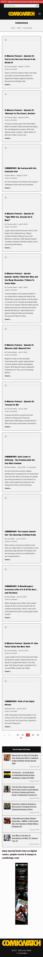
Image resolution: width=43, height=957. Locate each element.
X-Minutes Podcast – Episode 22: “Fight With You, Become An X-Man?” (19, 217)
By (11, 66)
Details (7, 85)
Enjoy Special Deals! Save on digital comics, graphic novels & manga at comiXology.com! (19, 854)
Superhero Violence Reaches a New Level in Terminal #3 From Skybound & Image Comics (24, 806)
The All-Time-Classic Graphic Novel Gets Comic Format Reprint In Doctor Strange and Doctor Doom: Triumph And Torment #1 (25, 791)
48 (28, 735)
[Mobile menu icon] (39, 13)
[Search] (37, 6)
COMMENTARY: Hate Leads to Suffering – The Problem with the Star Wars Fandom (20, 460)
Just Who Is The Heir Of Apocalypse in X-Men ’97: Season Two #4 (25, 838)
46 (18, 735)
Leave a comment (11, 69)
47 (23, 735)
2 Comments (31, 467)
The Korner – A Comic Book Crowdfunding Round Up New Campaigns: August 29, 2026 (23, 775)
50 (38, 735)
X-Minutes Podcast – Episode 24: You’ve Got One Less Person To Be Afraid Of (20, 59)
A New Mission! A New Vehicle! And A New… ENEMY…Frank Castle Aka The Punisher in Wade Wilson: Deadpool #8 (25, 822)
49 (33, 735)
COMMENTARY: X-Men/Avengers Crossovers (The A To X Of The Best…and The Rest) (21, 589)
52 (21, 738)
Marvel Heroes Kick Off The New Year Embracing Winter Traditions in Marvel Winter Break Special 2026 (25, 759)
